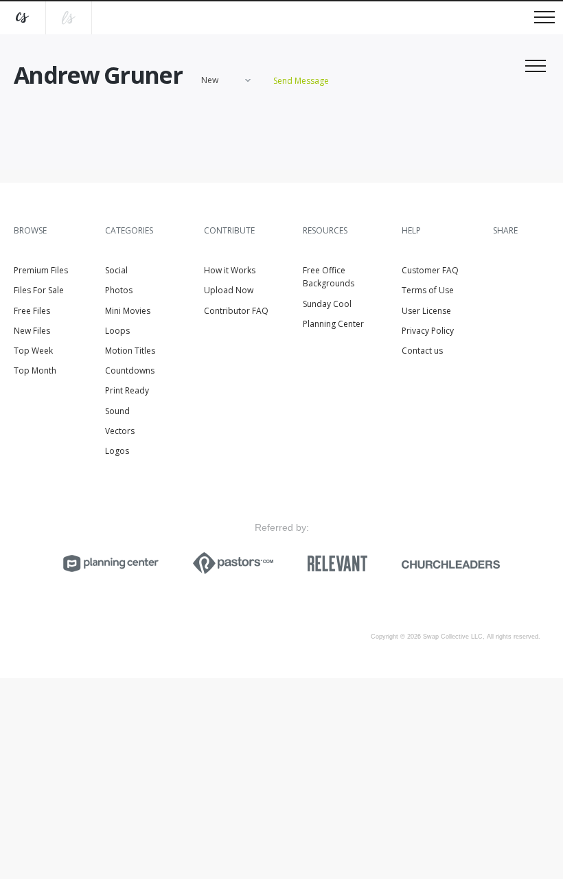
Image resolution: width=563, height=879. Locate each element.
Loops (117, 330)
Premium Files (41, 270)
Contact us (422, 350)
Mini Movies (127, 311)
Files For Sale (39, 290)
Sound (117, 411)
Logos (117, 451)
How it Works (229, 270)
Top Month (35, 370)
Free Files (32, 311)
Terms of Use (428, 290)
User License (426, 311)
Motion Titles (130, 350)
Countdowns (129, 370)
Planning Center (333, 324)
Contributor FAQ (236, 311)
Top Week (33, 350)
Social (116, 270)
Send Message (301, 81)
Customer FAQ (430, 270)
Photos (119, 290)
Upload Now (228, 290)
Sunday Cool (327, 304)
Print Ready (127, 390)
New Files (32, 330)
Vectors (120, 431)
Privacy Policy (428, 330)
